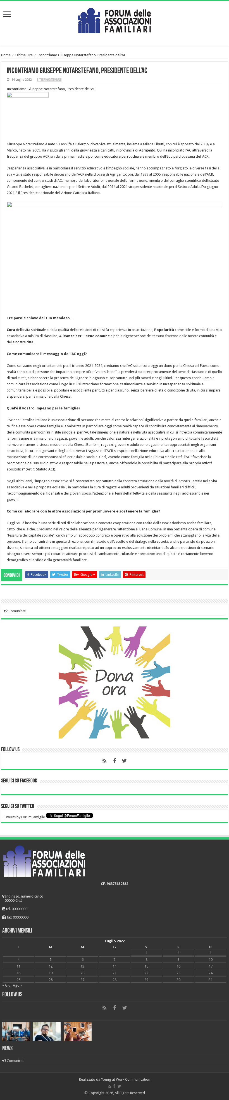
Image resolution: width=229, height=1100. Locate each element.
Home (6, 55)
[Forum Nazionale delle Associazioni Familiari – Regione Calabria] (114, 19)
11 (18, 966)
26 (51, 980)
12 (51, 966)
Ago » (17, 985)
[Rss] (104, 760)
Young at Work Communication (125, 1079)
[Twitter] (124, 760)
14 (114, 966)
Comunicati (17, 611)
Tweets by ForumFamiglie (24, 817)
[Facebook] (114, 760)
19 (51, 973)
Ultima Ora (24, 55)
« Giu (6, 985)
